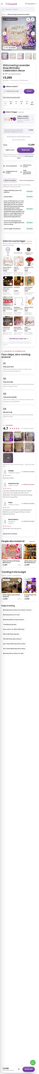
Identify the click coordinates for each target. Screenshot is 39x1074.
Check (29, 91)
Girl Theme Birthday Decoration (14, 649)
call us (19, 158)
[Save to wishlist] (33, 19)
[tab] (4, 56)
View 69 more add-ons (17, 339)
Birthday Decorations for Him (13, 653)
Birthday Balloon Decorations (13, 619)
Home (3, 14)
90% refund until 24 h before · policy (19, 136)
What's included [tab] (10, 180)
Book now (26, 150)
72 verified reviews (14, 74)
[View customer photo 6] (29, 447)
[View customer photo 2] (19, 437)
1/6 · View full (29, 48)
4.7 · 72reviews (10, 48)
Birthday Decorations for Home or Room (17, 610)
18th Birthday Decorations (12, 639)
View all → (32, 541)
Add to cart (10, 150)
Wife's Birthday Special (11, 634)
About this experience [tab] (27, 180)
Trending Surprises (9, 624)
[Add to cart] (18, 1069)
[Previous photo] (4, 33)
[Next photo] (33, 33)
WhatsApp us (29, 156)
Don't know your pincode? (11, 97)
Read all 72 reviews (10, 534)
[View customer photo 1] (8, 437)
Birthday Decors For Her (11, 615)
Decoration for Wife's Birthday (13, 629)
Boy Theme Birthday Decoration (14, 644)
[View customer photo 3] (29, 437)
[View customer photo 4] (8, 447)
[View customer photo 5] (19, 447)
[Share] (28, 19)
